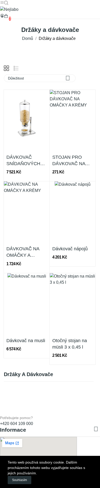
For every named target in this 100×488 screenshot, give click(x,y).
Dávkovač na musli (25, 340)
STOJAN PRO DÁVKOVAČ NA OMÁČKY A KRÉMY (68, 161)
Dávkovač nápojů (70, 248)
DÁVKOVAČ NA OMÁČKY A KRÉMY (22, 252)
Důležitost (39, 78)
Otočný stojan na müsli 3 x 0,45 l (69, 344)
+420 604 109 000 (16, 423)
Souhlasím (19, 480)
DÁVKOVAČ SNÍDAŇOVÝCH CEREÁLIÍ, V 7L (23, 161)
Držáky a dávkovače (28, 374)
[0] (6, 16)
